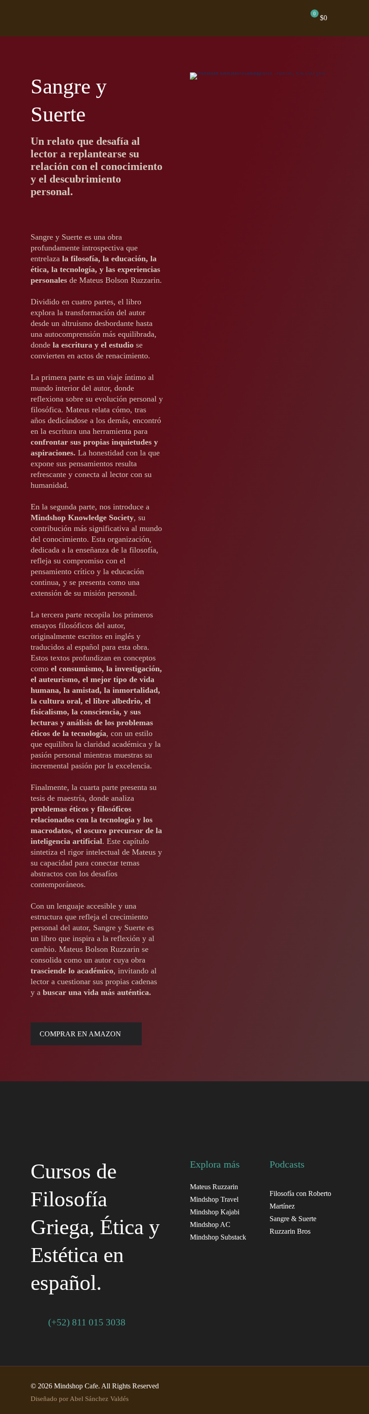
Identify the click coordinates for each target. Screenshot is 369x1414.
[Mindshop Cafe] (154, 18)
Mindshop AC (210, 1224)
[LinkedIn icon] (288, 1386)
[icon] (326, 1386)
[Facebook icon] (269, 1386)
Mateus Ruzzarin (214, 1187)
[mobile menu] (267, 18)
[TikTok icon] (307, 1386)
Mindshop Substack (218, 1237)
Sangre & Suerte (293, 1218)
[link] (73, 1128)
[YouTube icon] (278, 1386)
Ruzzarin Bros (290, 1231)
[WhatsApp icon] (316, 1386)
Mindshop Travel (214, 1199)
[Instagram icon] (297, 1386)
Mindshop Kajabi (214, 1212)
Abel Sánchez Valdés (99, 1398)
